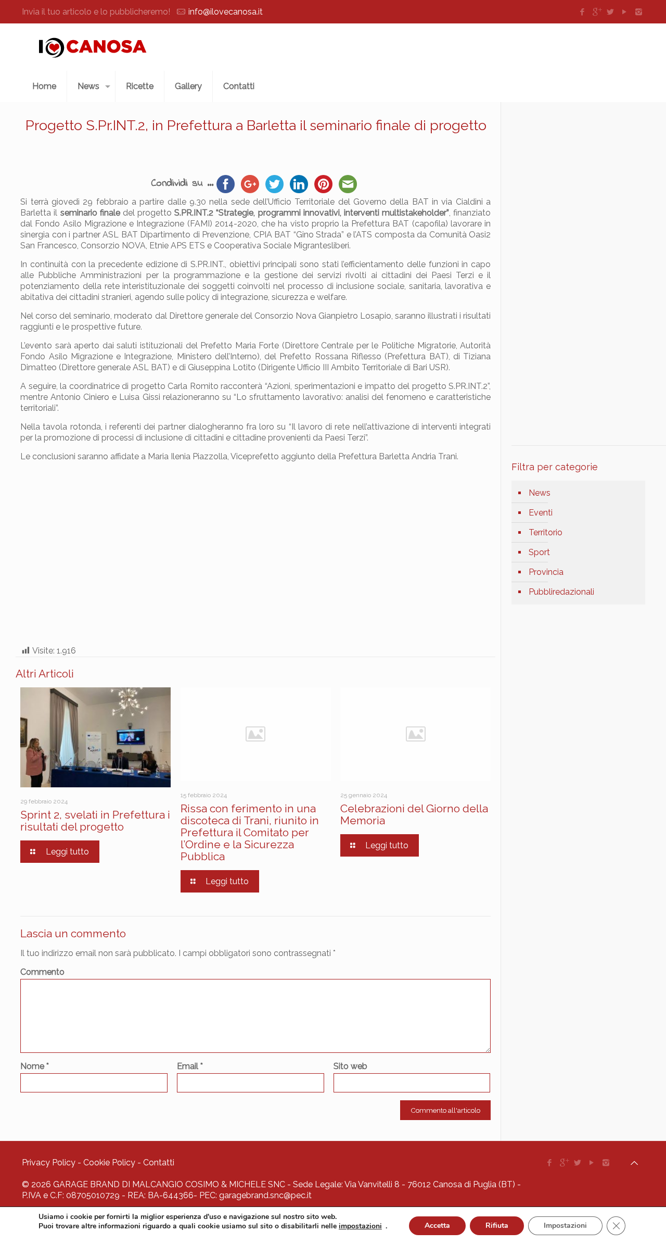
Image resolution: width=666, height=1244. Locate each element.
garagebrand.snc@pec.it (265, 1195)
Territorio (545, 532)
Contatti (158, 1162)
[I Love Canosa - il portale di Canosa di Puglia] (92, 47)
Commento (42, 972)
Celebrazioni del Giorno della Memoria (414, 814)
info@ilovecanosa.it (225, 12)
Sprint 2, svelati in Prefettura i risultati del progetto (95, 820)
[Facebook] (582, 12)
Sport (539, 552)
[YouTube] (624, 12)
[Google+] (596, 12)
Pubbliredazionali (561, 592)
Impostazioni (565, 1225)
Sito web (350, 1066)
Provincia (546, 572)
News (539, 493)
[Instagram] (638, 12)
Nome (34, 1066)
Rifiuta (496, 1225)
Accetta (437, 1225)
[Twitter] (610, 12)
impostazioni (360, 1226)
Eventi (541, 513)
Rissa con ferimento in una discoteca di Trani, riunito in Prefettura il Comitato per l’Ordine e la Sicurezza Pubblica (250, 832)
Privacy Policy (48, 1162)
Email (190, 1066)
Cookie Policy (109, 1162)
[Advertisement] (521, 49)
